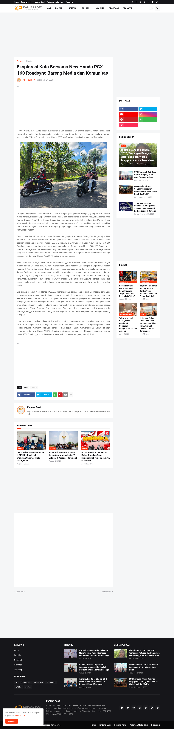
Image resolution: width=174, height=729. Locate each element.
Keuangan (25, 682)
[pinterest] (140, 2)
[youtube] (153, 2)
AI (17, 682)
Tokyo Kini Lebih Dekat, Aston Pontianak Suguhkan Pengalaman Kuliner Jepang (128, 324)
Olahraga (114, 8)
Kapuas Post (34, 407)
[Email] (65, 394)
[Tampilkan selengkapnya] (71, 394)
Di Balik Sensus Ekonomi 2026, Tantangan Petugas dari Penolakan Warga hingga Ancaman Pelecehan (144, 653)
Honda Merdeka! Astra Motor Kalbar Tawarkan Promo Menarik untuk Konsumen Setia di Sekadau (95, 456)
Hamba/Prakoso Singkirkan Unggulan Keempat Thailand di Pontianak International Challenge (94, 667)
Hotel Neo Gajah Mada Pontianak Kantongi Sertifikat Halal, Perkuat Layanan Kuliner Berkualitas (148, 324)
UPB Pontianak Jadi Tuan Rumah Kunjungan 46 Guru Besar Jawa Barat (145, 174)
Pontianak (51, 682)
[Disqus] (63, 551)
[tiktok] (157, 2)
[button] (151, 8)
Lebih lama (106, 592)
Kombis (72, 8)
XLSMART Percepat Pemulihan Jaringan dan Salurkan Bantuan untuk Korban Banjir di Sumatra (145, 207)
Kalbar (58, 8)
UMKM (18, 687)
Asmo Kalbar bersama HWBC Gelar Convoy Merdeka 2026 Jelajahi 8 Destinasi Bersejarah (63, 455)
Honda (29, 61)
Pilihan (85, 8)
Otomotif (127, 8)
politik (27, 687)
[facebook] (132, 2)
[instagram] (136, 2)
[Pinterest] (60, 394)
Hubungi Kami (39, 2)
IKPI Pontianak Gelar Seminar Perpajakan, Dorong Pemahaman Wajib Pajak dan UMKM (145, 190)
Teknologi (18, 670)
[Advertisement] (87, 35)
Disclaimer (69, 2)
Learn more (20, 715)
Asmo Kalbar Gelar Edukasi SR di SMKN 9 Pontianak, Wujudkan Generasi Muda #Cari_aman (31, 456)
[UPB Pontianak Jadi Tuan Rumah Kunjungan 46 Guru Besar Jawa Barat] (126, 175)
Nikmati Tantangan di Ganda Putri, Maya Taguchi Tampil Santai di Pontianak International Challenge (94, 653)
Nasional (100, 8)
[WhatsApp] (55, 394)
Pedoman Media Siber (55, 2)
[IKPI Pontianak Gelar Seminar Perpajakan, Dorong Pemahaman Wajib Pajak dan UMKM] (126, 189)
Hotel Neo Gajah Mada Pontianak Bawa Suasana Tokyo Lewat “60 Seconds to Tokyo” (127, 291)
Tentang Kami (26, 2)
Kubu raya (38, 682)
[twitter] (144, 2)
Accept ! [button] (11, 721)
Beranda (20, 61)
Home (16, 2)
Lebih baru (20, 592)
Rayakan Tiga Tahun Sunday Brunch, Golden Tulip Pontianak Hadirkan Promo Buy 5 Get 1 (148, 291)
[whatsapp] (148, 2)
